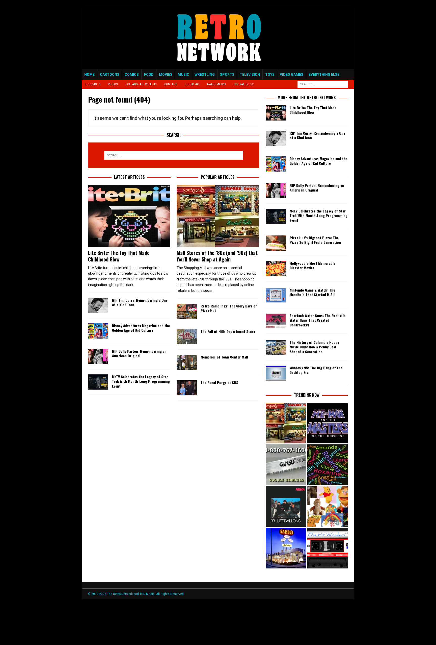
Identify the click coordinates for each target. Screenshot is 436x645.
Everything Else (324, 75)
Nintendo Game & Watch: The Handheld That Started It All (312, 292)
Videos (113, 84)
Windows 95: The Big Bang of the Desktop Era (316, 370)
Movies (165, 75)
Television (250, 75)
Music (183, 75)
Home (89, 75)
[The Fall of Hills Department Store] (187, 336)
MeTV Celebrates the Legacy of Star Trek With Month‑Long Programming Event (141, 381)
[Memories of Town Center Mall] (187, 362)
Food (149, 75)
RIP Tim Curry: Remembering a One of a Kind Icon (140, 302)
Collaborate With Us (141, 84)
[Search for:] (322, 84)
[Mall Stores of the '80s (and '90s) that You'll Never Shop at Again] (286, 423)
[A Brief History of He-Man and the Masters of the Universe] (327, 423)
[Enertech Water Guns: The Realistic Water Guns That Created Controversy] (276, 320)
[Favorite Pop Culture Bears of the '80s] (327, 506)
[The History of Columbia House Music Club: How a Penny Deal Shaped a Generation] (276, 347)
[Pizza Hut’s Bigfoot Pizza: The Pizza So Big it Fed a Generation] (276, 243)
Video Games (291, 75)
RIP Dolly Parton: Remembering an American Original (139, 353)
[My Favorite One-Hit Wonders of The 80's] (327, 548)
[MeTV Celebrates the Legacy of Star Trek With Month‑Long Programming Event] (98, 382)
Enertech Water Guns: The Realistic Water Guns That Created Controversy (317, 320)
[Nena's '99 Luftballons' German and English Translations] (286, 506)
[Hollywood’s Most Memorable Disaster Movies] (276, 268)
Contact (170, 84)
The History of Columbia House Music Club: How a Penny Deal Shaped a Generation (314, 347)
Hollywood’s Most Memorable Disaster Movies (312, 265)
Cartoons (109, 75)
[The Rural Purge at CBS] (187, 387)
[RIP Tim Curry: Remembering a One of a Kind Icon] (98, 305)
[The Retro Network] (218, 66)
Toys (270, 75)
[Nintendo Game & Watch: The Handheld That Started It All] (276, 295)
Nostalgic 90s (244, 84)
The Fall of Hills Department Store (228, 331)
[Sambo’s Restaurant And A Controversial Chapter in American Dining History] (286, 548)
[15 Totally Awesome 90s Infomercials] (286, 464)
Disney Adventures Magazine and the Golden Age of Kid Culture (141, 328)
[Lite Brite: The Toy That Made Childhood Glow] (129, 216)
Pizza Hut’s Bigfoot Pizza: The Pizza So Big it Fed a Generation (315, 240)
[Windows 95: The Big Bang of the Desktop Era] (276, 373)
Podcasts (93, 84)
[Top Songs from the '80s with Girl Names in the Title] (327, 464)
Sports (227, 75)
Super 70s (192, 84)
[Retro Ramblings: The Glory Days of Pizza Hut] (187, 311)
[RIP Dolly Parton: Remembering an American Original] (98, 356)
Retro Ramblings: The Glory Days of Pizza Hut (229, 308)
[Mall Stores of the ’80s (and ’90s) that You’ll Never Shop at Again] (218, 216)
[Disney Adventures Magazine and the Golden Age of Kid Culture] (98, 331)
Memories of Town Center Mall (224, 357)
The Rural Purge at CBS (219, 382)
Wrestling (205, 75)
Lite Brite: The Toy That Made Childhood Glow (119, 256)
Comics (132, 75)
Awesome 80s (216, 84)
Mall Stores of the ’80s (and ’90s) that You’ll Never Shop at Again (217, 256)
